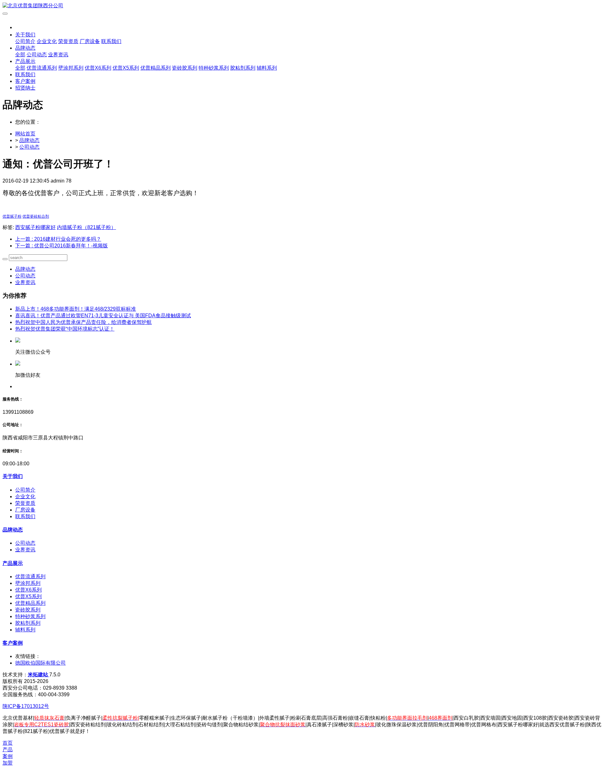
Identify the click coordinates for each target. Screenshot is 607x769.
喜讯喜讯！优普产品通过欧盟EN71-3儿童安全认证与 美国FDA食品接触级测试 (103, 315)
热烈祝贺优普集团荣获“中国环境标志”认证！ (64, 329)
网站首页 (25, 133)
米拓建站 (38, 674)
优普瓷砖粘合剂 (35, 216)
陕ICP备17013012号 (26, 706)
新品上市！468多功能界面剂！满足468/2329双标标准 (75, 309)
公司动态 (29, 147)
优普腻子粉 (12, 216)
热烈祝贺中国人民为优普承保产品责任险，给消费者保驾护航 (83, 322)
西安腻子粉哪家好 (35, 227)
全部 (20, 54)
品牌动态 (29, 140)
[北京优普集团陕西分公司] (303, 6)
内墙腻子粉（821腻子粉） (86, 227)
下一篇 (61, 245)
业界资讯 (25, 282)
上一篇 (58, 239)
